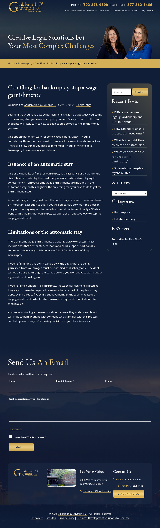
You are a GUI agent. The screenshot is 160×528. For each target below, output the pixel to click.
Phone (108, 381)
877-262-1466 (139, 4)
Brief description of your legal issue (29, 398)
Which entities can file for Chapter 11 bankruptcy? (128, 156)
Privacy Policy (66, 518)
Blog (143, 11)
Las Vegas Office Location (97, 491)
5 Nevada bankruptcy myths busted (127, 170)
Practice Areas (104, 11)
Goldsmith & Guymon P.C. (40, 105)
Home (67, 11)
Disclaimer (15, 429)
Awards (134, 11)
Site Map (51, 518)
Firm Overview (76, 11)
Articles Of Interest (120, 11)
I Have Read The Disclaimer (29, 437)
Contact (150, 11)
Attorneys (90, 11)
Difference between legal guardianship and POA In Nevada (127, 117)
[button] (156, 505)
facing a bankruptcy (37, 312)
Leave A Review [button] (129, 493)
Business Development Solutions (96, 518)
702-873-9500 (95, 4)
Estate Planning (124, 219)
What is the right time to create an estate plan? (128, 142)
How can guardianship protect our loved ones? (128, 131)
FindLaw (124, 518)
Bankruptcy (83, 105)
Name (12, 381)
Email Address (65, 381)
